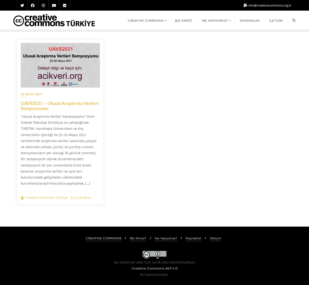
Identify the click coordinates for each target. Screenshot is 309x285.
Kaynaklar (193, 238)
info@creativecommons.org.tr (269, 5)
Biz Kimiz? (138, 238)
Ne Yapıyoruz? (166, 238)
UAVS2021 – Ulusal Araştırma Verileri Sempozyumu (60, 105)
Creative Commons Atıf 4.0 (155, 268)
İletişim (215, 238)
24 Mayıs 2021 (31, 94)
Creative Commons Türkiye (46, 197)
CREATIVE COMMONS (103, 238)
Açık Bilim (82, 197)
